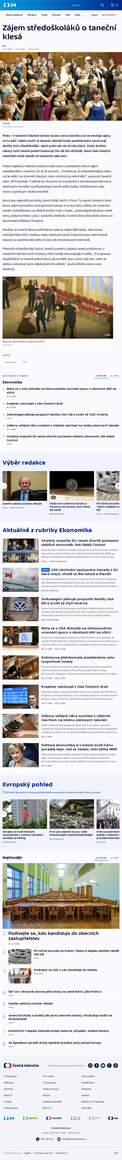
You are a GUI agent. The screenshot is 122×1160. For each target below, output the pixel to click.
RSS (116, 1153)
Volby (44, 14)
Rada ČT (8, 1095)
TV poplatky (49, 1082)
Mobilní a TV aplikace (92, 1101)
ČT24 (24, 362)
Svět (67, 14)
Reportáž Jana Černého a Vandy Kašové (22, 341)
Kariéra (85, 1095)
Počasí (46, 1095)
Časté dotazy (11, 1108)
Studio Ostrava (51, 1088)
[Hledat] (102, 5)
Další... (78, 14)
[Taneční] (61, 86)
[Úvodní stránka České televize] (21, 1065)
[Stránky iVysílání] (54, 1118)
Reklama (9, 1082)
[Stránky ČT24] (9, 1118)
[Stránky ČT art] (94, 1118)
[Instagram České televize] (90, 1065)
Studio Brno (87, 1082)
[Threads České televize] (115, 1065)
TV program (10, 1076)
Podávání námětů (52, 1101)
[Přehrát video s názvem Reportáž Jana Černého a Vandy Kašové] (58, 307)
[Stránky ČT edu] (113, 1118)
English (27, 1153)
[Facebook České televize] (96, 1065)
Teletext (8, 1088)
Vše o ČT (47, 1108)
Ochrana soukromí (43, 1153)
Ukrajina (32, 14)
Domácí (56, 14)
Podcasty (86, 1088)
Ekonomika (10, 362)
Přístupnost (61, 1153)
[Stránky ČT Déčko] (75, 1118)
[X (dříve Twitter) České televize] (109, 1065)
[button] (58, 308)
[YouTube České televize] (102, 1065)
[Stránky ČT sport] (30, 1118)
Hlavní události (14, 14)
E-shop (8, 1101)
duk (4, 45)
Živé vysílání (88, 1076)
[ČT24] (10, 5)
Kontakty (86, 1108)
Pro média (48, 1076)
